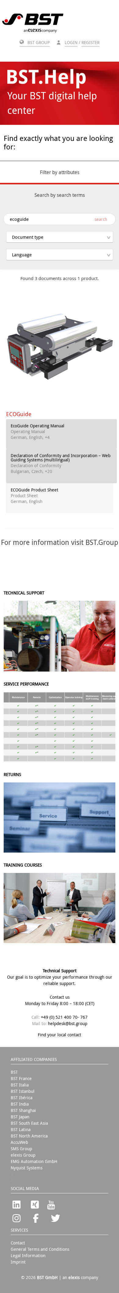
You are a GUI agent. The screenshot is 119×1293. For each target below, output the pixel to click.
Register (90, 42)
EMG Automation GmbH (34, 1161)
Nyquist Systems (26, 1168)
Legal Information (28, 1255)
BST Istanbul (22, 1091)
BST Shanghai (23, 1110)
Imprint (18, 1262)
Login (71, 42)
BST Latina (21, 1129)
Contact (18, 1243)
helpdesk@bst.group (67, 1023)
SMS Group (21, 1148)
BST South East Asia (29, 1123)
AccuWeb (19, 1142)
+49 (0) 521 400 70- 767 (64, 1017)
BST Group (38, 42)
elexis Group (23, 1155)
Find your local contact (59, 1035)
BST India (20, 1104)
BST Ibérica (21, 1097)
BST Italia (20, 1085)
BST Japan (20, 1117)
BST (14, 1072)
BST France (21, 1078)
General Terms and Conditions (40, 1249)
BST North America (29, 1136)
